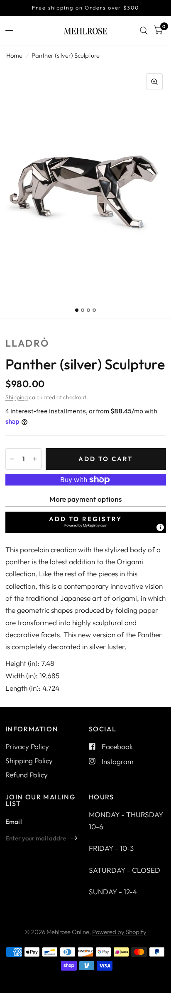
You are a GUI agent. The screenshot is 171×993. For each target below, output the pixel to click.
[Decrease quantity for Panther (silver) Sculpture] (12, 459)
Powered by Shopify (119, 932)
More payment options (85, 499)
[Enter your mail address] (74, 838)
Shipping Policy (29, 760)
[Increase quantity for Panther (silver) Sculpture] (35, 459)
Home (14, 55)
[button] (85, 522)
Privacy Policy (27, 746)
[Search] (144, 31)
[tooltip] (160, 527)
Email (13, 821)
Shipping (16, 397)
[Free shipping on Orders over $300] (85, 7)
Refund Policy (26, 774)
